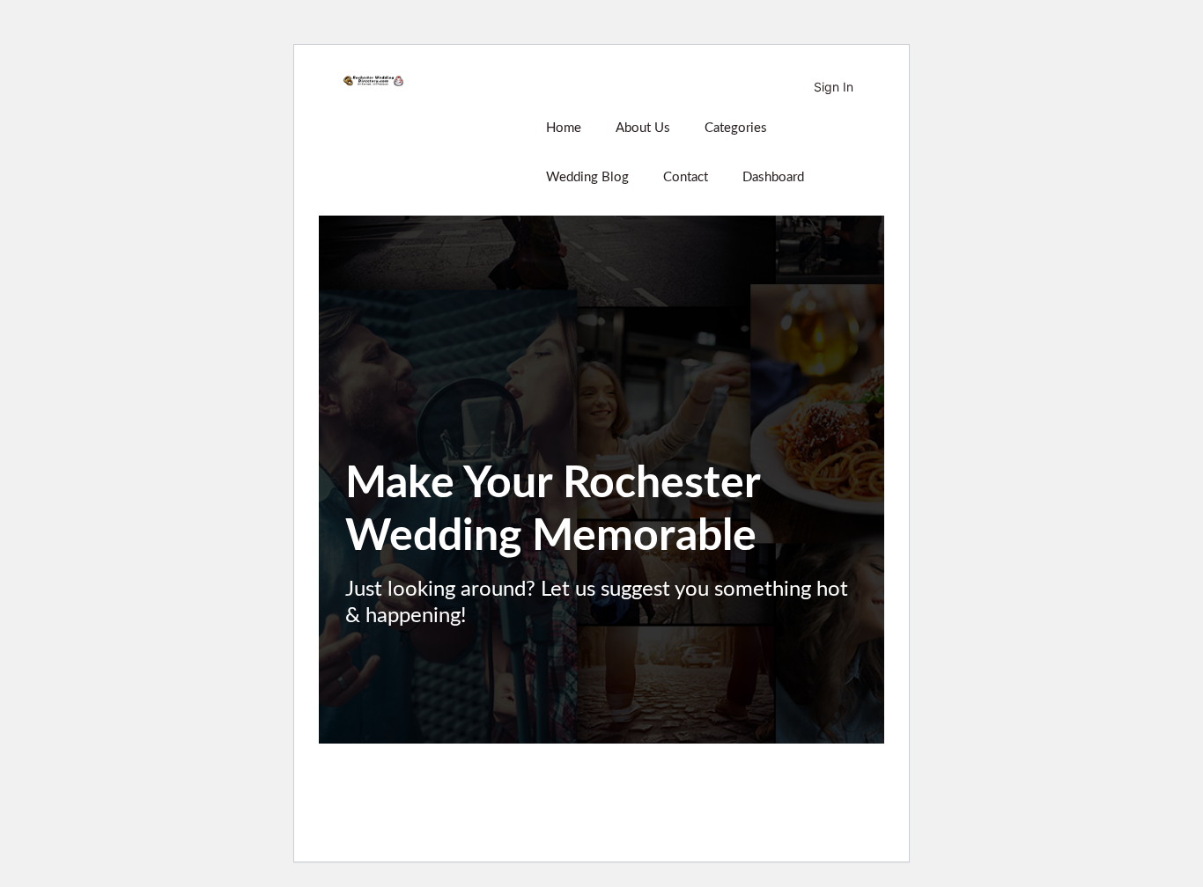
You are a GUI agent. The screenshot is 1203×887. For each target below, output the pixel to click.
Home (563, 128)
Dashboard (773, 177)
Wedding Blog (587, 177)
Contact (685, 177)
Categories (736, 128)
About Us (643, 128)
